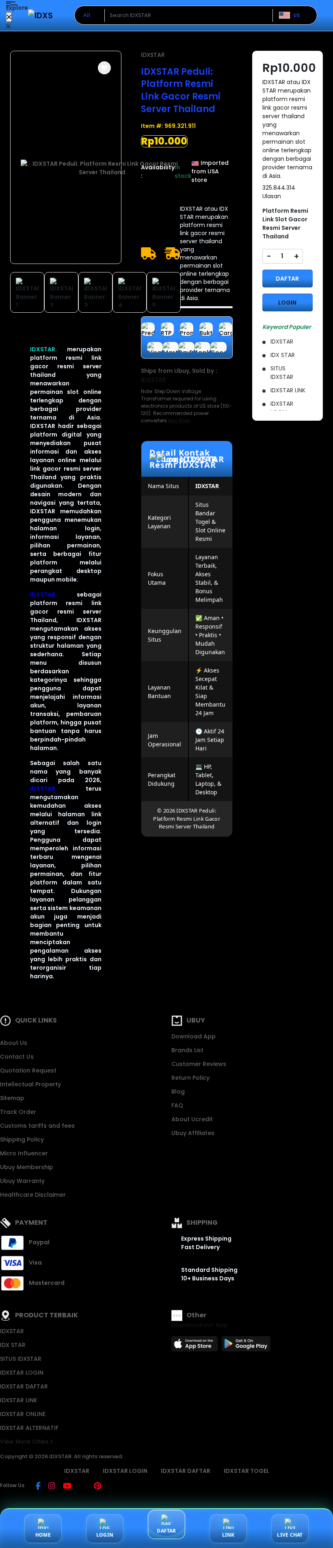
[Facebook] (38, 1487)
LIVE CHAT (290, 1534)
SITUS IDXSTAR (20, 1359)
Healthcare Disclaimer (33, 1195)
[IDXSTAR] (40, 15)
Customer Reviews (198, 1064)
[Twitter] (82, 1487)
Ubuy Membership (26, 1167)
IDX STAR (13, 1345)
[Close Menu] (9, 17)
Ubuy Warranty (22, 1181)
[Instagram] (51, 1487)
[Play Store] (246, 1346)
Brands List (187, 1050)
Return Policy (190, 1078)
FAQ (177, 1105)
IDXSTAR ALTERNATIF (29, 1428)
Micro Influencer (24, 1153)
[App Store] (195, 1346)
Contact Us (17, 1057)
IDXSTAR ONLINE (22, 1414)
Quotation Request (28, 1070)
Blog (178, 1091)
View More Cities (25, 1442)
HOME (43, 1534)
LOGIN (287, 302)
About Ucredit (192, 1119)
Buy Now (179, 420)
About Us (13, 1043)
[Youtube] (67, 1487)
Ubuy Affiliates (192, 1133)
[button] (104, 67)
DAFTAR (287, 279)
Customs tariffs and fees (37, 1126)
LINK (228, 1534)
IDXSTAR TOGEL (246, 1471)
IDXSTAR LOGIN (21, 1373)
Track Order (18, 1112)
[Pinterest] (98, 1487)
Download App (193, 1036)
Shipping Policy (22, 1139)
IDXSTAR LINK (18, 1400)
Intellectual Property (30, 1084)
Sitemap (12, 1098)
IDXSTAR (42, 349)
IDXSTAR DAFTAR (24, 1386)
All (86, 15)
